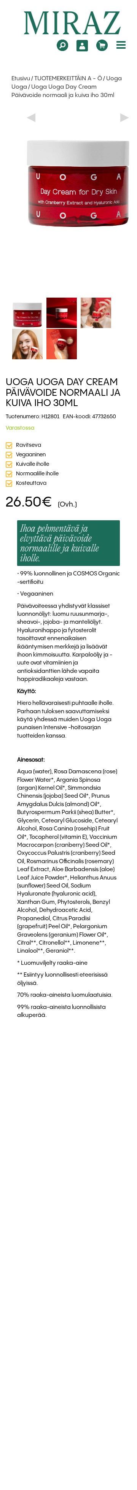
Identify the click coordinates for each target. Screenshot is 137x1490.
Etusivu (20, 79)
